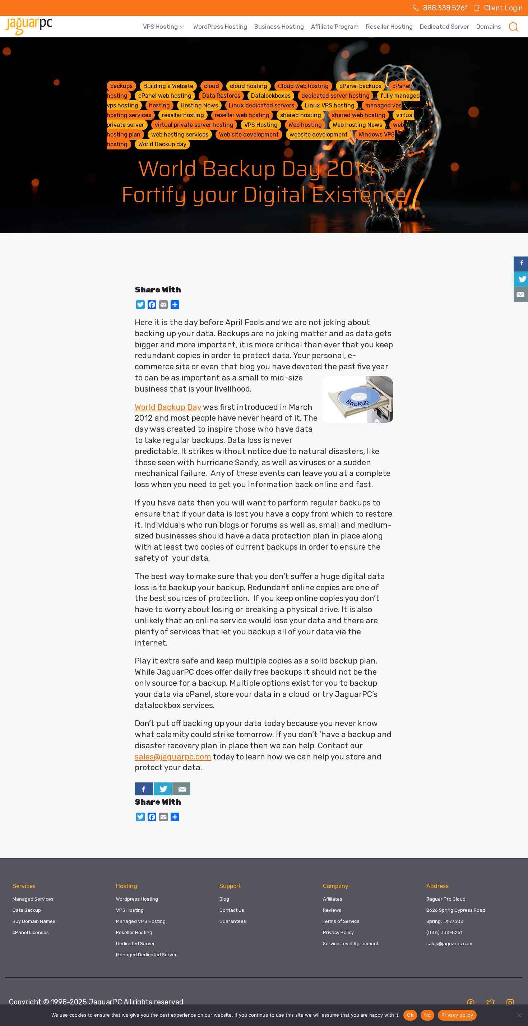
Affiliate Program (335, 26)
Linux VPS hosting (330, 105)
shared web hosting (358, 115)
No (427, 1015)
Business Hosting (279, 26)
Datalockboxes (271, 95)
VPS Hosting (160, 26)
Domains (488, 26)
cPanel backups (360, 86)
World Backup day (162, 144)
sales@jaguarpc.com (173, 757)
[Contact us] (181, 788)
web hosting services (179, 134)
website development (319, 134)
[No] (519, 1015)
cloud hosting (248, 86)
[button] (513, 26)
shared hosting (300, 115)
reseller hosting (183, 115)
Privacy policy (457, 1015)
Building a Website (168, 86)
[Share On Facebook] (144, 788)
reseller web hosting (242, 115)
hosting (159, 105)
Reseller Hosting (389, 26)
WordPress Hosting (220, 26)
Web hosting (305, 124)
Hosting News (199, 105)
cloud (211, 86)
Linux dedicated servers (261, 105)
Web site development (249, 134)
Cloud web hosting (303, 86)
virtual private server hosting (194, 124)
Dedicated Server (444, 26)
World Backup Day (168, 407)
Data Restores (221, 95)
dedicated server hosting (335, 95)
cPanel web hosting (164, 95)
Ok (410, 1015)
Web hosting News (357, 124)
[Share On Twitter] (163, 788)
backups (121, 86)
